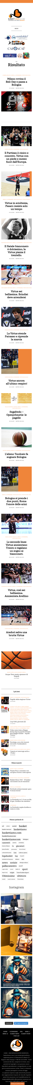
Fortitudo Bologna (6, 242)
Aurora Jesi (13, 709)
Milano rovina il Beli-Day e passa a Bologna (16, 81)
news (5, 862)
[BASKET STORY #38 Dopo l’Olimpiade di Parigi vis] (16, 940)
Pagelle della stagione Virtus (20, 699)
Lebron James (23, 852)
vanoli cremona (11, 879)
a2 (3, 826)
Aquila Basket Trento (11, 536)
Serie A (13, 75)
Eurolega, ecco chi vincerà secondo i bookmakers (19, 743)
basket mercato (6, 829)
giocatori (20, 846)
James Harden (5, 849)
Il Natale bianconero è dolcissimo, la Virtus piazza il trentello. (17, 251)
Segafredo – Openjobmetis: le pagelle (16, 414)
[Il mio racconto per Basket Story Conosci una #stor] (16, 971)
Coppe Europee (9, 149)
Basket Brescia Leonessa (16, 710)
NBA (21, 1031)
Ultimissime (18, 75)
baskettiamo (20, 829)
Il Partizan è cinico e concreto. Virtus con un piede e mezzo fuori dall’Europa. (16, 157)
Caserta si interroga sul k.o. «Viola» (20, 752)
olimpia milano (24, 862)
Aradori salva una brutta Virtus (16, 634)
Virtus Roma (20, 879)
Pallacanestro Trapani (20, 716)
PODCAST (16, 1036)
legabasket (7, 856)
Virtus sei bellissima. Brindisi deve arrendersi (16, 294)
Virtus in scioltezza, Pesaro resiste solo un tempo (16, 206)
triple (12, 872)
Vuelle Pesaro (26, 199)
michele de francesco (7, 859)
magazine (20, 777)
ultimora (21, 876)
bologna (25, 839)
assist (14, 826)
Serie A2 (21, 719)
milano (17, 859)
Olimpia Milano (7, 75)
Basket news (10, 672)
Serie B (28, 749)
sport (25, 869)
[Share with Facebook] (2, 118)
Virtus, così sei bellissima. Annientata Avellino (16, 593)
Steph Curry (5, 872)
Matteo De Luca (20, 88)
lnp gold (22, 856)
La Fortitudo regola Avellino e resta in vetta (20, 808)
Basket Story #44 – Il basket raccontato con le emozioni (20, 780)
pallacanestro (9, 866)
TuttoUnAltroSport (23, 872)
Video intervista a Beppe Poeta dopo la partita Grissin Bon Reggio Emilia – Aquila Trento (20, 732)
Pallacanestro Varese (11, 406)
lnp (16, 856)
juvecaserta (14, 849)
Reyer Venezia (7, 450)
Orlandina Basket (15, 715)
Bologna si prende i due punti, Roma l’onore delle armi (16, 501)
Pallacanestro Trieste (16, 718)
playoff (21, 866)
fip (13, 846)
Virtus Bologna (26, 75)
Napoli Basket (18, 672)
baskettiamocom (9, 836)
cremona (21, 842)
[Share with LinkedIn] (7, 118)
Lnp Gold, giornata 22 (18, 721)
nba (23, 859)
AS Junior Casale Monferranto (23, 708)
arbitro (8, 826)
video (27, 728)
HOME (5, 1031)
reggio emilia (5, 869)
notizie (13, 862)
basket (23, 826)
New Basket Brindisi (6, 287)
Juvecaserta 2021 (21, 749)
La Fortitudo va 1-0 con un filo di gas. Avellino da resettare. (20, 800)
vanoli (3, 879)
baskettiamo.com (11, 832)
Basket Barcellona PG (23, 709)
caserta (14, 842)
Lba (15, 853)
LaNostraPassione (6, 852)
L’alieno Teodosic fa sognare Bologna (16, 455)
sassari (11, 869)
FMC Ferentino (22, 712)
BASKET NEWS (14, 1034)
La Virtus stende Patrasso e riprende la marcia (16, 336)
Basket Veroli (14, 712)
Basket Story (13, 777)
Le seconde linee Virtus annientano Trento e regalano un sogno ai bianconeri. (16, 547)
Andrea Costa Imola (15, 706)
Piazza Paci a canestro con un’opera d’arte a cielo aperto (20, 771)
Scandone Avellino (7, 586)
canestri (6, 842)
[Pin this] (9, 118)
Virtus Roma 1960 (26, 494)
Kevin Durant (22, 849)
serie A (18, 869)
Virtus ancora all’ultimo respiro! (16, 382)
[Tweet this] (4, 118)
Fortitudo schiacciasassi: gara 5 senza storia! (20, 789)
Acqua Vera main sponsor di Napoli (16, 675)
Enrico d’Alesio (6, 846)
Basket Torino (27, 710)
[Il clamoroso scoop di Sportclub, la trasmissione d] (16, 908)
